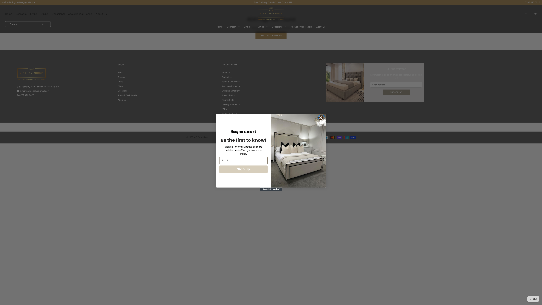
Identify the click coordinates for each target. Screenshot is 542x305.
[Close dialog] (322, 117)
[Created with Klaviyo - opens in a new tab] (271, 189)
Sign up (243, 169)
